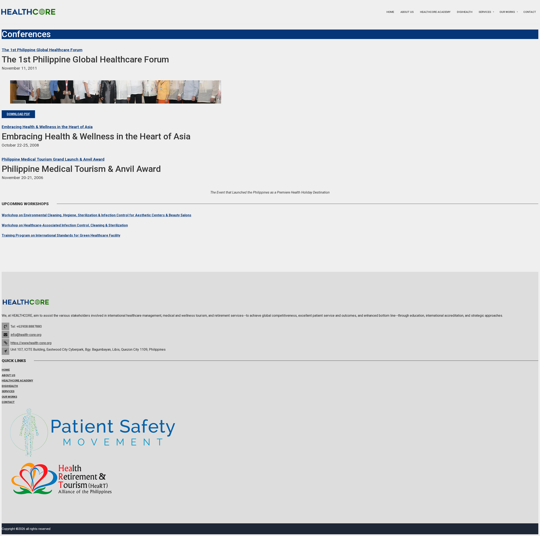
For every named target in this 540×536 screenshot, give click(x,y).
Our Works (507, 11)
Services (485, 11)
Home (390, 11)
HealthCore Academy (435, 11)
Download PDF (18, 114)
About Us (407, 11)
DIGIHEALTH (464, 11)
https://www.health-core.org (31, 343)
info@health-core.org (26, 335)
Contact (529, 11)
